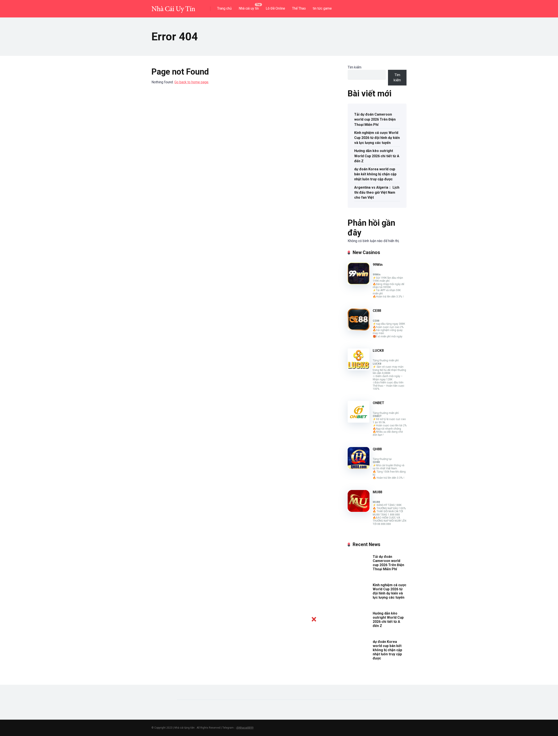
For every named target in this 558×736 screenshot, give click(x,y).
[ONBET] (358, 421)
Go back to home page (191, 82)
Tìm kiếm (354, 67)
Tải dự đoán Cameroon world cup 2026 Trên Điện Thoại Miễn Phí (375, 119)
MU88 (377, 492)
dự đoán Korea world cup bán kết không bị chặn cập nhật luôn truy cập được (375, 174)
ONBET (378, 403)
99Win (378, 265)
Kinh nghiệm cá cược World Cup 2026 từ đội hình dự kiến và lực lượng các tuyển (377, 138)
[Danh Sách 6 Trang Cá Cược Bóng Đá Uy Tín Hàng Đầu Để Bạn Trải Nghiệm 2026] (173, 7)
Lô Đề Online (275, 8)
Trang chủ (224, 8)
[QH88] (358, 468)
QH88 (377, 449)
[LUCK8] (358, 369)
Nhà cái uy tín (249, 8)
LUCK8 (378, 350)
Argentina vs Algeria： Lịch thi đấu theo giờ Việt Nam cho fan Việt (376, 192)
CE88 (377, 311)
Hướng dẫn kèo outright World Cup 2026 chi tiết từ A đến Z (376, 156)
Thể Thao (299, 8)
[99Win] (358, 283)
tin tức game (322, 8)
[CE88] (358, 329)
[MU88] (358, 511)
